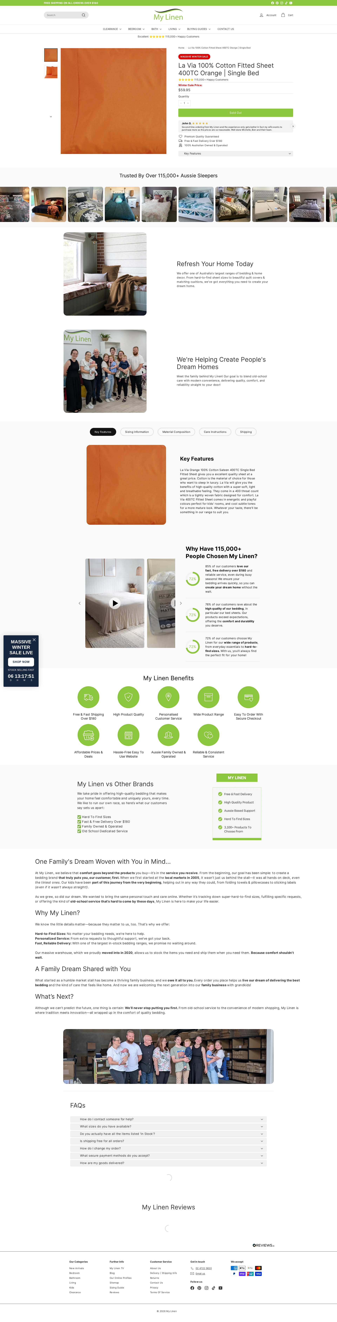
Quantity (183, 96)
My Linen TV (117, 1268)
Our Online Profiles (121, 1277)
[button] (178, 126)
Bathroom (74, 1277)
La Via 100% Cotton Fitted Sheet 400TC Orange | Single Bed (219, 47)
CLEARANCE (111, 28)
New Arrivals (76, 1268)
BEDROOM (135, 28)
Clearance (75, 1292)
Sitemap (114, 1282)
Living (72, 1282)
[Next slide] (180, 603)
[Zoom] (113, 101)
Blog (112, 1273)
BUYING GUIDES (197, 28)
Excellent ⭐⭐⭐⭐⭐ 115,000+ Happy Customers (168, 36)
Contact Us (156, 1282)
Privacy (154, 1287)
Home (181, 47)
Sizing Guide (117, 1287)
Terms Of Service (160, 1292)
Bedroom (74, 1273)
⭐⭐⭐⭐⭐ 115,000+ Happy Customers (203, 79)
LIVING (173, 28)
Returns (154, 1277)
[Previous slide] (80, 603)
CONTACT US (225, 28)
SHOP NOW (21, 661)
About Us (155, 1268)
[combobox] (66, 15)
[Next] (51, 115)
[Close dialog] (34, 640)
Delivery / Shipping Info (163, 1273)
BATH (155, 28)
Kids (71, 1287)
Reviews (114, 1292)
